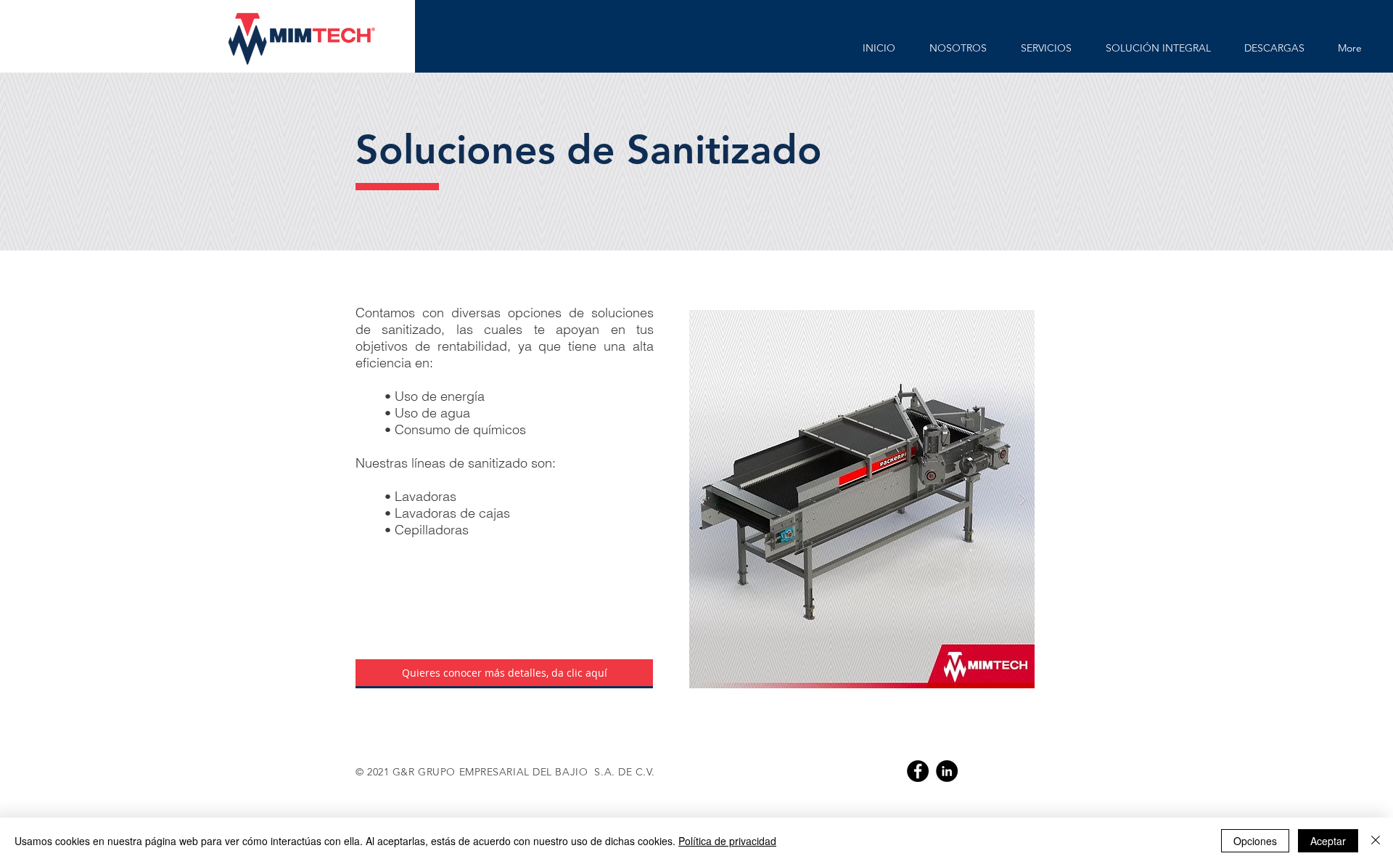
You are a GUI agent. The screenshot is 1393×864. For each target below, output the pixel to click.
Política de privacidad (727, 841)
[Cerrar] (1375, 840)
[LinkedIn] (947, 771)
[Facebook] (918, 771)
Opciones (1255, 841)
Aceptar (1328, 841)
